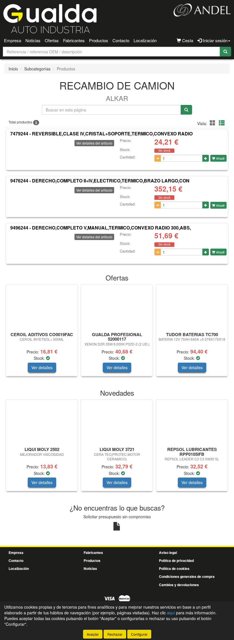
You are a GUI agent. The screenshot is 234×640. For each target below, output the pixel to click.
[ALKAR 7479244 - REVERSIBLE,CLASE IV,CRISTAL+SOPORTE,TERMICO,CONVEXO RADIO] (25, 153)
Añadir (220, 158)
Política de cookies (174, 568)
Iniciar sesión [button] (214, 40)
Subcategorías (37, 69)
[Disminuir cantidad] (157, 158)
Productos (98, 40)
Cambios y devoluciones (179, 584)
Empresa (12, 40)
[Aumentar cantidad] (205, 158)
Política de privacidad (176, 560)
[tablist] (117, 333)
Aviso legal (168, 552)
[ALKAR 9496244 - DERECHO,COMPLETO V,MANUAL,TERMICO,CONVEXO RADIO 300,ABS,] (25, 246)
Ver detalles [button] (42, 367)
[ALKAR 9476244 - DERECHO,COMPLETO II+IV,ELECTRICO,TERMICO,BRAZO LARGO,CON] (25, 200)
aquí (171, 612)
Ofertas (52, 40)
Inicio (13, 69)
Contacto (120, 40)
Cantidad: (128, 157)
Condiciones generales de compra (187, 576)
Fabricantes (74, 40)
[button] (213, 123)
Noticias (33, 40)
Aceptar (93, 634)
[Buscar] (225, 51)
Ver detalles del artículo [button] (94, 143)
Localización (145, 40)
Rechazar (114, 634)
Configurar (139, 634)
